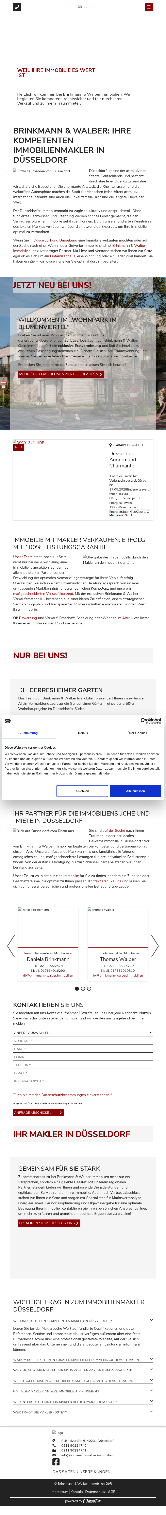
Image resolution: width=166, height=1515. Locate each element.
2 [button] (83, 989)
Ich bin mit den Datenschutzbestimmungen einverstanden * (64, 1094)
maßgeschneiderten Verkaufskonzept (43, 593)
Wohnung (93, 256)
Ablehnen (82, 790)
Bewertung (28, 618)
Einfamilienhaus (62, 256)
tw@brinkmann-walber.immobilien (118, 975)
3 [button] (89, 989)
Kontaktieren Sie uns (104, 881)
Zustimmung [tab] (29, 733)
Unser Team (23, 556)
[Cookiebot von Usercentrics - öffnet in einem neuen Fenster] (143, 721)
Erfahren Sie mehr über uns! (47, 1223)
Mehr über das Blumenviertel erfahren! (59, 374)
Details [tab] (83, 733)
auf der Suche (114, 830)
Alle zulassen (135, 790)
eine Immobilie (67, 875)
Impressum (59, 1491)
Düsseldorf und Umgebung (55, 240)
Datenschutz (95, 1491)
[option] (83, 65)
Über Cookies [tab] (137, 733)
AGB (112, 1491)
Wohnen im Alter (116, 618)
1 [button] (77, 989)
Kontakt (76, 1491)
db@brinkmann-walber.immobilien (48, 975)
